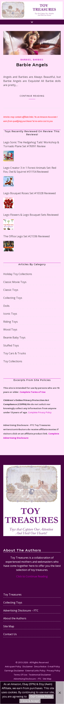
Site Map (8, 626)
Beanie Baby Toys (14, 337)
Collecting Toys (12, 297)
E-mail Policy (54, 666)
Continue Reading (32, 95)
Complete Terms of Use (32, 391)
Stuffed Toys (11, 345)
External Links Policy (35, 670)
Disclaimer (27, 666)
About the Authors (14, 618)
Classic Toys (10, 289)
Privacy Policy (53, 670)
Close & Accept (30, 701)
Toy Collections (12, 361)
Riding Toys (10, 321)
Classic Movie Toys (14, 281)
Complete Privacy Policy (40, 412)
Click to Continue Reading (32, 576)
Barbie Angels (32, 64)
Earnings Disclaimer (14, 670)
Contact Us (10, 634)
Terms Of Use (20, 674)
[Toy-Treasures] (32, 10)
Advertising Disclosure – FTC (20, 610)
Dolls (6, 305)
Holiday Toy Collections (17, 273)
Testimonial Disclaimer (40, 674)
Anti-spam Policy (13, 666)
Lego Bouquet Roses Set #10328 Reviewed (29, 193)
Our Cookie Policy (41, 696)
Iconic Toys (10, 313)
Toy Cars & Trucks (14, 353)
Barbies (26, 59)
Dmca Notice (40, 666)
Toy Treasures (12, 594)
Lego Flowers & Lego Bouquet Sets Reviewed (30, 215)
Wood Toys (10, 329)
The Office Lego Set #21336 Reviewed (26, 236)
